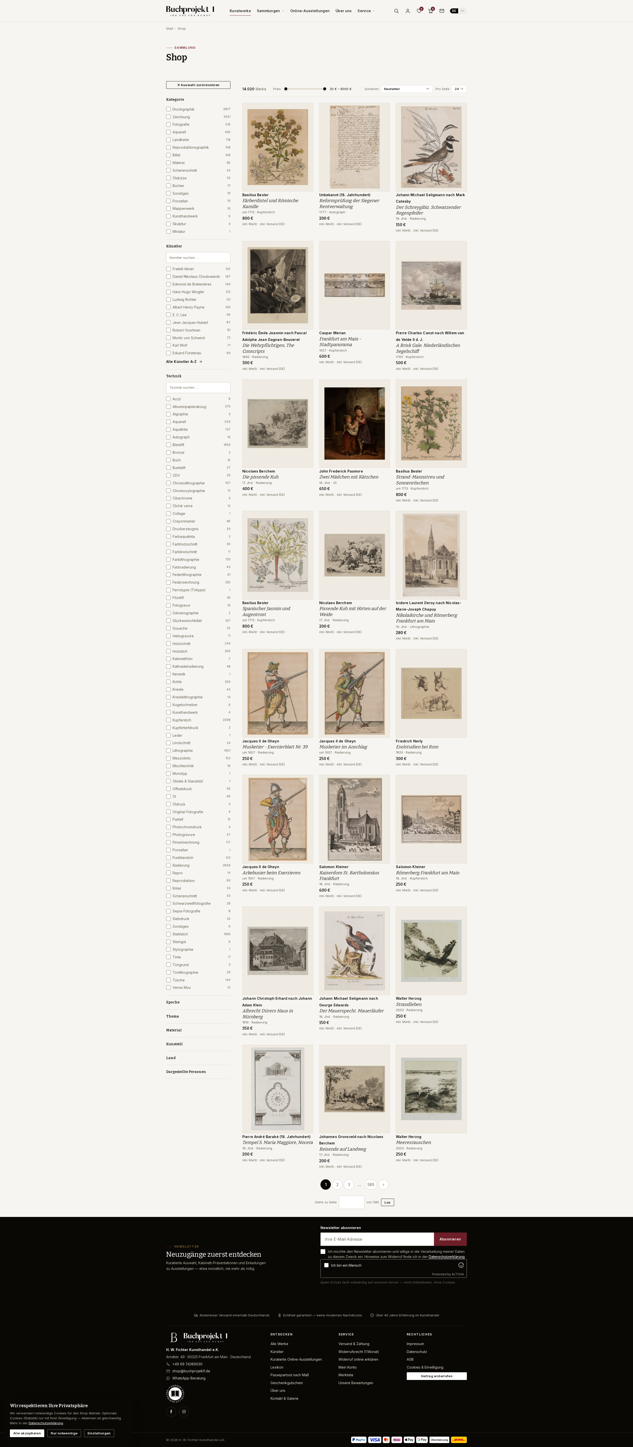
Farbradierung (201, 567)
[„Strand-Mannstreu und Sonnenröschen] (459, 385)
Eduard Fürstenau (201, 353)
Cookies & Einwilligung (425, 1367)
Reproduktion (201, 880)
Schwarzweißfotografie (201, 903)
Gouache (201, 628)
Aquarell (201, 132)
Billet (201, 155)
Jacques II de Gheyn (260, 741)
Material (174, 1030)
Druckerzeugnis (201, 529)
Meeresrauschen (413, 1142)
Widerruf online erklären (358, 1359)
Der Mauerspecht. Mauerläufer (351, 1011)
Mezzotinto (201, 758)
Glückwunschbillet (201, 620)
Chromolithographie (201, 483)
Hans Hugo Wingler (201, 292)
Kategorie (175, 99)
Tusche (201, 980)
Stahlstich (201, 934)
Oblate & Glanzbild (201, 781)
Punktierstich (201, 857)
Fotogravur (201, 605)
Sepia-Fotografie (201, 911)
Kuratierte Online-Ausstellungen (296, 1359)
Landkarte (201, 140)
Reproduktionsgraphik (201, 147)
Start (169, 28)
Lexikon (277, 1367)
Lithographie (201, 750)
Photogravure (201, 834)
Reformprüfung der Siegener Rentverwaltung (349, 203)
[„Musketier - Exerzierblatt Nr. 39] (306, 655)
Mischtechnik (201, 766)
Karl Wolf (201, 345)
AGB (410, 1359)
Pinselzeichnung (201, 842)
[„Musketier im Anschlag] (382, 655)
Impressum (415, 1344)
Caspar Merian (332, 333)
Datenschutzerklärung (447, 1257)
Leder (201, 735)
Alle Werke (279, 1344)
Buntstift (201, 468)
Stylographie (201, 949)
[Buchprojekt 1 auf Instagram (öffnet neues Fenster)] (184, 1412)
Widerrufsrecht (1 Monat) (359, 1352)
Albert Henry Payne (201, 307)
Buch (201, 460)
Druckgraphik (201, 109)
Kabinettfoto (201, 659)
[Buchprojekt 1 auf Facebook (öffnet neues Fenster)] (171, 1412)
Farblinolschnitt (201, 552)
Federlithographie (201, 574)
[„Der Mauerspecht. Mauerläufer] (382, 913)
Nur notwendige (64, 1433)
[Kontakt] (441, 10)
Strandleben (408, 1004)
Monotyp (201, 773)
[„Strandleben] (459, 913)
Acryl (201, 399)
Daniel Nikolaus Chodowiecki (201, 276)
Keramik (201, 674)
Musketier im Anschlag (343, 747)
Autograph (201, 437)
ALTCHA (458, 1274)
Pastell (201, 819)
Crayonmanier (201, 521)
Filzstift (201, 597)
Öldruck (201, 804)
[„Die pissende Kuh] (306, 385)
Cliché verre (201, 506)
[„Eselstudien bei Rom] (459, 655)
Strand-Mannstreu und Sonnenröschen (420, 479)
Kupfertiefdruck (201, 728)
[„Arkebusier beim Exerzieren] (306, 781)
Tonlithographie (201, 972)
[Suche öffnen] (396, 10)
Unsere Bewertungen (356, 1383)
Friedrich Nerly (409, 741)
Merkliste (346, 1375)
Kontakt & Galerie (284, 1398)
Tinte (201, 957)
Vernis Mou (201, 987)
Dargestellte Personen (186, 1072)
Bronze (201, 452)
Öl (201, 796)
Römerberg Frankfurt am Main (427, 873)
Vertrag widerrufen (436, 1376)
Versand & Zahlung (354, 1344)
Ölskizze (201, 178)
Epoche (173, 1002)
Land (171, 1058)
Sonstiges (201, 193)
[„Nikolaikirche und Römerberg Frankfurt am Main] (459, 517)
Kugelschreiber (201, 705)
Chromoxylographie (201, 491)
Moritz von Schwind (201, 338)
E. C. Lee (201, 315)
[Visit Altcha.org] (461, 1265)
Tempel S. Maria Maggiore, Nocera (277, 1142)
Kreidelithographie (201, 697)
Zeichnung (201, 117)
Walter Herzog (408, 998)
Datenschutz (417, 1352)
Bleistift (201, 445)
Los (387, 1202)
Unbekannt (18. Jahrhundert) (345, 195)
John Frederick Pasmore (341, 471)
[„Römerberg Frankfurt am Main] (459, 781)
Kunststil (174, 1044)
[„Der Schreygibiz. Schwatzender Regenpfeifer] (459, 109)
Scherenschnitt (201, 170)
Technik (173, 376)
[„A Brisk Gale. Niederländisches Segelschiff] (459, 247)
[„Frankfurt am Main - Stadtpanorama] (382, 247)
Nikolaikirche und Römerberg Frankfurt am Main (426, 618)
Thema (172, 1016)
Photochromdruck (201, 827)
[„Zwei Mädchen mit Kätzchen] (382, 385)
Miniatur (201, 231)
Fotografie (201, 124)
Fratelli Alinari (201, 269)
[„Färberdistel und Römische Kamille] (306, 109)
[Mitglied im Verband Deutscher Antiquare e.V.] (214, 1394)
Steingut (201, 942)
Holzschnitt (201, 643)
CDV (201, 475)
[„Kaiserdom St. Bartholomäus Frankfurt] (382, 781)
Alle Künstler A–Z (181, 361)
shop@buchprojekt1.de (191, 1371)
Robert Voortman (201, 330)
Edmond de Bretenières (201, 284)
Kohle (201, 682)
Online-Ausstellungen (310, 11)
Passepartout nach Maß (290, 1375)
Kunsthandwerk (201, 216)
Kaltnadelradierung (201, 666)
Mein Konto (348, 1367)
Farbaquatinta (201, 536)
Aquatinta (201, 429)
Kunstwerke (240, 11)
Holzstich (201, 651)
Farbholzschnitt (201, 544)
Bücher (201, 186)
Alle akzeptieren (27, 1433)
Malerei (201, 163)
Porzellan (201, 201)
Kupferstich (201, 720)
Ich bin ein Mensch (346, 1265)
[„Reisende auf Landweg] (382, 1051)
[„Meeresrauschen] (459, 1051)
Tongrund (201, 965)
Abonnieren (450, 1239)
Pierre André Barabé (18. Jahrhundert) (276, 1137)
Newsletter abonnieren (340, 1228)
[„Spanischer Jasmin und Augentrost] (306, 517)
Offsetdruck (201, 789)
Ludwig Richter (201, 299)
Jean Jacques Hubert (201, 322)
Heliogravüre (201, 636)
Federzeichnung (201, 582)
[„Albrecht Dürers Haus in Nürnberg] (306, 913)
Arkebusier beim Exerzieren (271, 873)
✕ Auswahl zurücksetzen (198, 85)
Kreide (201, 689)
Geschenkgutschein (287, 1383)
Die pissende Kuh (260, 477)
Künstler (174, 246)
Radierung (201, 865)
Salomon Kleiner (334, 867)
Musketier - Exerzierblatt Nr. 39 (275, 747)
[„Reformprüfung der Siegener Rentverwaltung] (382, 109)
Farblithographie (201, 559)
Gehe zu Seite (326, 1202)
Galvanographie (201, 613)
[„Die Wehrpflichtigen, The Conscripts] (306, 247)
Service (364, 11)
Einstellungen (99, 1433)
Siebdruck (201, 919)
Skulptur (201, 224)
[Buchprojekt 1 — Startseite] (190, 10)
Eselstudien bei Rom (417, 747)
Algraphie (201, 414)
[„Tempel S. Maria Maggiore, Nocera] (306, 1051)
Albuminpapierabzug (201, 406)
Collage (201, 513)
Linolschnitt (201, 743)
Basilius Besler (255, 195)
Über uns (344, 11)
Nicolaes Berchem (258, 471)
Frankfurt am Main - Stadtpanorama (340, 341)
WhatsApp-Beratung (188, 1378)
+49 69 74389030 (187, 1364)
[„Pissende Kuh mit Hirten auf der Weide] (382, 517)
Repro (201, 873)
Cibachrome (201, 498)
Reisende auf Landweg (342, 1149)
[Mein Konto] (407, 10)
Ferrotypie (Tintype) (201, 590)
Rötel (201, 888)
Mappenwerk (201, 208)
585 (370, 1184)
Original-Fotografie (201, 812)
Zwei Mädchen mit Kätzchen (348, 477)
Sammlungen (268, 11)
